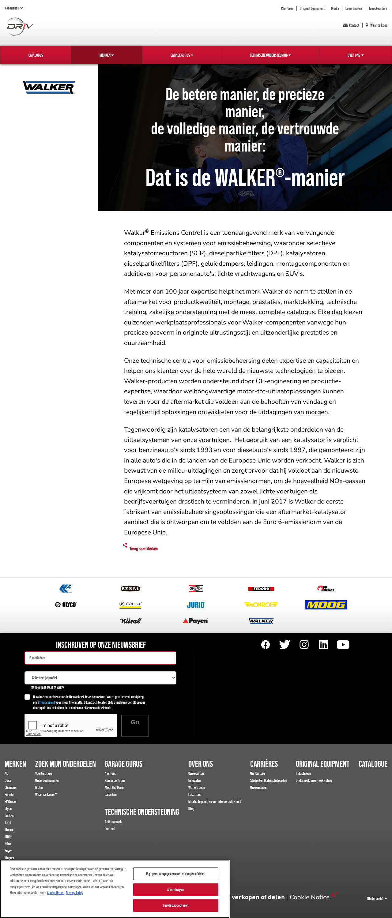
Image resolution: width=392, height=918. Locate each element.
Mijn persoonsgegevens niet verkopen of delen (175, 873)
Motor (39, 787)
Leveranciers (354, 8)
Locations (194, 794)
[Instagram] (304, 645)
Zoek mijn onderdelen (65, 764)
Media (335, 8)
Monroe (9, 829)
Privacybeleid (46, 702)
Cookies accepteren (175, 905)
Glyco (8, 808)
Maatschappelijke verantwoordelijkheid (214, 801)
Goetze (9, 815)
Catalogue (373, 764)
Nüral (8, 843)
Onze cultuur (196, 773)
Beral (8, 780)
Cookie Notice (310, 897)
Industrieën (303, 773)
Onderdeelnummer (47, 780)
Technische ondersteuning (269, 55)
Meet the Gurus (114, 787)
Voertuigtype (43, 773)
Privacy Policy (74, 892)
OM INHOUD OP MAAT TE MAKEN (47, 688)
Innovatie (194, 780)
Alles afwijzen (175, 889)
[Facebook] (265, 645)
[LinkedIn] (323, 645)
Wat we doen (196, 787)
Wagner (9, 857)
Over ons (354, 55)
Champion (11, 787)
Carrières (287, 8)
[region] (115, 889)
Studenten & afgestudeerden (268, 780)
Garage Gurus (180, 55)
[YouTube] (343, 645)
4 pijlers (110, 773)
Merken (105, 55)
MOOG (8, 836)
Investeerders (378, 8)
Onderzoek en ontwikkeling (314, 780)
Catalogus (35, 55)
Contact (354, 25)
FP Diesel (11, 801)
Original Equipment (312, 8)
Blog (191, 808)
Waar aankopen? (46, 794)
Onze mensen (258, 787)
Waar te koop (378, 25)
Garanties (111, 794)
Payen (8, 850)
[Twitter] (285, 645)
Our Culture (257, 773)
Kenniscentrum (115, 780)
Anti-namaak (113, 821)
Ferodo (9, 794)
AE (6, 773)
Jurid (8, 822)
